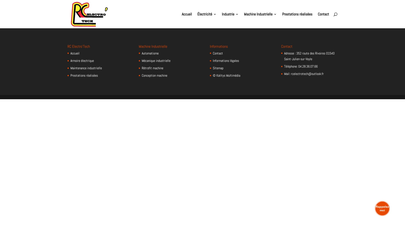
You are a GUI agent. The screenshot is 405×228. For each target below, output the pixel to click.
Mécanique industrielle (156, 60)
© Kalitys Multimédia (226, 75)
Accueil (187, 14)
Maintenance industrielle (86, 68)
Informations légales (226, 60)
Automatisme (150, 53)
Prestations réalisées (297, 14)
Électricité (204, 14)
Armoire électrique (82, 60)
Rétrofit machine (152, 68)
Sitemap (218, 68)
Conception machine (154, 75)
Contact (323, 14)
